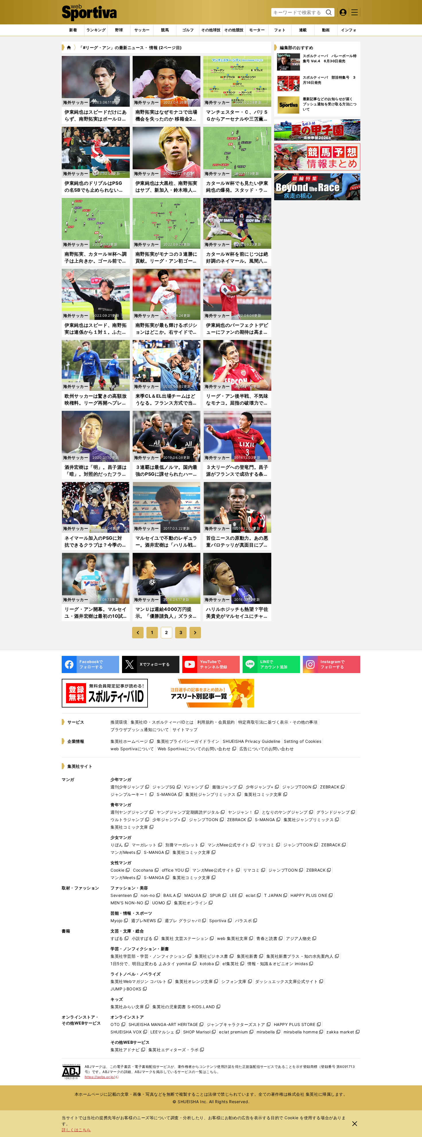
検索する (328, 12)
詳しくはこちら (76, 1129)
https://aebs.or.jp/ (102, 1077)
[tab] (119, 30)
